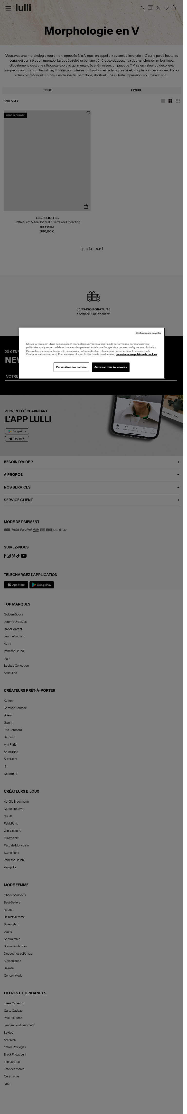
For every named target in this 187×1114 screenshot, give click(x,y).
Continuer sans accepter (148, 333)
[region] (92, 353)
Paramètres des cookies (71, 367)
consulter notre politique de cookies (136, 354)
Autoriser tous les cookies (110, 367)
